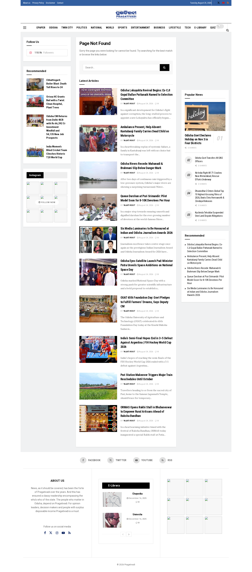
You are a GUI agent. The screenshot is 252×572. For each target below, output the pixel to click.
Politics (81, 27)
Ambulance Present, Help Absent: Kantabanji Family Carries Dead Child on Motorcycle (145, 131)
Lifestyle (175, 27)
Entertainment (140, 27)
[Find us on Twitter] (218, 3)
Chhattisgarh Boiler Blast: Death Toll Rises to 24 (56, 84)
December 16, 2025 (137, 498)
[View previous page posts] (122, 534)
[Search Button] (227, 30)
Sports (122, 27)
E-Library (200, 27)
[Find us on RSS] (228, 3)
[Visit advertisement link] (205, 61)
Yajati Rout (129, 104)
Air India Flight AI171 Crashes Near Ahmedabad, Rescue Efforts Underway (208, 176)
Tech (188, 27)
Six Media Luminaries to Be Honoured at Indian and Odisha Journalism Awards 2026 (205, 291)
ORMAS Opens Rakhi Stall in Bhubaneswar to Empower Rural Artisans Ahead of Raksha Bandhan (146, 411)
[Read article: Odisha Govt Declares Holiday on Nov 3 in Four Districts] (205, 116)
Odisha (53, 27)
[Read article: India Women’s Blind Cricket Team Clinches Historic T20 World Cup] (35, 151)
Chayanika (137, 493)
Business (159, 27)
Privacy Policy (38, 3)
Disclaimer (50, 3)
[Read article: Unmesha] (112, 520)
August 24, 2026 (146, 104)
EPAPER (41, 27)
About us (26, 3)
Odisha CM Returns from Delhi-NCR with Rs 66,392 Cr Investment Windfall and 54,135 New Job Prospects (56, 127)
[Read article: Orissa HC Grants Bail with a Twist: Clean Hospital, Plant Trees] (35, 101)
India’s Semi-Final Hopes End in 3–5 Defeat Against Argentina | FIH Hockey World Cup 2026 (146, 342)
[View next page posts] (128, 534)
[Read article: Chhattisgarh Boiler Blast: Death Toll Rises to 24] (35, 84)
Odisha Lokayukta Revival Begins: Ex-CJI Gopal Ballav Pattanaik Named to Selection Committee (147, 94)
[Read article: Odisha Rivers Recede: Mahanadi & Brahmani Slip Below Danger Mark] (98, 174)
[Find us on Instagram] (57, 533)
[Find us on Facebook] (214, 3)
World (110, 27)
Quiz (213, 27)
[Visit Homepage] (126, 15)
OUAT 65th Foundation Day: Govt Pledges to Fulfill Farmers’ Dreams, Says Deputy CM (145, 302)
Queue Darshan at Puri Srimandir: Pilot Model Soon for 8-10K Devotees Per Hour (205, 280)
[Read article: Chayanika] (112, 499)
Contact (60, 3)
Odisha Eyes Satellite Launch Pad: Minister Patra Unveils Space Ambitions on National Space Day (147, 265)
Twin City (67, 27)
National (96, 27)
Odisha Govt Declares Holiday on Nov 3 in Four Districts (198, 139)
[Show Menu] (24, 27)
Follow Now (47, 202)
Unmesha (137, 514)
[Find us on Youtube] (223, 3)
